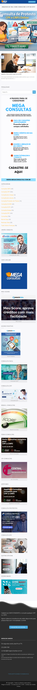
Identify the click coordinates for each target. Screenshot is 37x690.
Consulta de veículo (7, 198)
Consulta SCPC (6, 207)
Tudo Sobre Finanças (7, 225)
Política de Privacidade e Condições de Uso (18, 673)
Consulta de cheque (7, 195)
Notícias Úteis (5, 222)
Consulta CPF (5, 192)
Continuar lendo (19, 47)
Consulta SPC (5, 213)
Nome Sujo (4, 219)
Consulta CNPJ (6, 189)
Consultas (4, 216)
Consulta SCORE (6, 204)
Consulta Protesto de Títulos (10, 201)
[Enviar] (34, 92)
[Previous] (2, 31)
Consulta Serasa (6, 210)
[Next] (34, 31)
